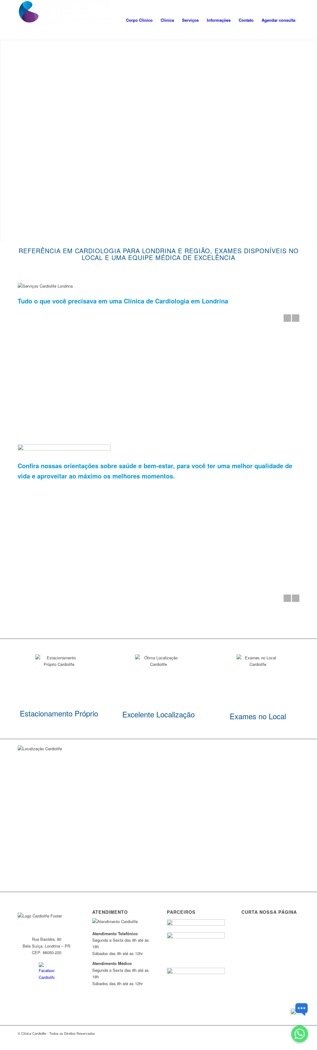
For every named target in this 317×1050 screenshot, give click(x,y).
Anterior (287, 318)
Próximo (295, 318)
